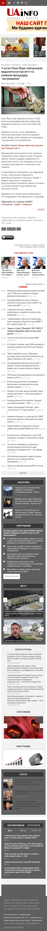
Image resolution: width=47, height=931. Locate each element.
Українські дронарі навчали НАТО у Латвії (25, 466)
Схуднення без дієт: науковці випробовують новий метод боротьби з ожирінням (24, 312)
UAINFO (41, 209)
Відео (30, 906)
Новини (23, 287)
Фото (23, 586)
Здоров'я (14, 906)
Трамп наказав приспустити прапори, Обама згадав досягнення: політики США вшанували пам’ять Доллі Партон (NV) (25, 689)
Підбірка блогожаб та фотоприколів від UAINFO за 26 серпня (13, 54)
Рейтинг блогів (27, 909)
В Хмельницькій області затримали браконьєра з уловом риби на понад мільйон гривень (22, 384)
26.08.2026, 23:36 (13, 684)
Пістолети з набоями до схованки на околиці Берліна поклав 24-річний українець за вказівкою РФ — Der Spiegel (24, 447)
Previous (2, 48)
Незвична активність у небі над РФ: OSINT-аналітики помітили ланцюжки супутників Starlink (25, 419)
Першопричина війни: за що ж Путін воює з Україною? (29, 792)
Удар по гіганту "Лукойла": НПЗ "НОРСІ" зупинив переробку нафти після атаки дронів (25, 331)
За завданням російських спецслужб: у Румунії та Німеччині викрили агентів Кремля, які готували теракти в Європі (24, 365)
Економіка (7, 903)
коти (3, 229)
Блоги (23, 774)
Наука (25, 903)
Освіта (36, 903)
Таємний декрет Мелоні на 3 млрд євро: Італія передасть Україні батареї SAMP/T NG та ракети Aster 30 (25, 321)
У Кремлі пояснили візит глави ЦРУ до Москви (22, 862)
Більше (23, 473)
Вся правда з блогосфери (10, 65)
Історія (31, 903)
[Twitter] (17, 3)
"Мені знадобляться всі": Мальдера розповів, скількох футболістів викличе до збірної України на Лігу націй (25, 356)
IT (9, 906)
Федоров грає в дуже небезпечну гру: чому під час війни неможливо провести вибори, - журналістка (28, 501)
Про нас (6, 923)
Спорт (20, 906)
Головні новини (15, 900)
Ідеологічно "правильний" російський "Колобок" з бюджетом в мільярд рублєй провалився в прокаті (29, 805)
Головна (6, 900)
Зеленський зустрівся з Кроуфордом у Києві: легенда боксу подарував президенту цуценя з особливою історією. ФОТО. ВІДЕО (22, 870)
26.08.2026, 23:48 (13, 672)
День (10, 830)
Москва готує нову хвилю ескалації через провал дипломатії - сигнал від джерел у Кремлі (25, 393)
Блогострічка (23, 649)
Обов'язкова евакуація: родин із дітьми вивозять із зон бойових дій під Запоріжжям (24, 459)
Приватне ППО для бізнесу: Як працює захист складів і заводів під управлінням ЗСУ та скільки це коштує (28, 513)
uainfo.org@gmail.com (33, 923)
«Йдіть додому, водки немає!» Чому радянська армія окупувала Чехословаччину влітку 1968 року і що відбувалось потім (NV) (25, 668)
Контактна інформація (17, 923)
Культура (19, 903)
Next (44, 48)
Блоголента (17, 909)
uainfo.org (28, 917)
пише (25, 124)
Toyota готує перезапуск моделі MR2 (23, 338)
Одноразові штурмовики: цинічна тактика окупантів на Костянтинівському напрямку (28, 782)
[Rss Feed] (9, 3)
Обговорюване (15, 825)
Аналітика (23, 482)
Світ (13, 903)
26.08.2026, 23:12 (13, 705)
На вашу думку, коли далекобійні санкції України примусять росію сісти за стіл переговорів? (22, 532)
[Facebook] (13, 3)
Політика (25, 900)
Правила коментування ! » (35, 284)
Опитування (23, 526)
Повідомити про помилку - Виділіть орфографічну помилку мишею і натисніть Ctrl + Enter (22, 220)
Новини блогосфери (29, 65)
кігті (18, 229)
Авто (5, 906)
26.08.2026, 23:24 (13, 693)
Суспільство (33, 900)
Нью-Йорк (11, 229)
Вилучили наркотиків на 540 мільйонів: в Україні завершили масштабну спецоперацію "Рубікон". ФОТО (22, 613)
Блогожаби (23, 712)
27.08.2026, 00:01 (13, 663)
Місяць (23, 830)
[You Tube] (21, 3)
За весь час (36, 830)
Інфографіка (23, 746)
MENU (3, 3)
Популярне (34, 825)
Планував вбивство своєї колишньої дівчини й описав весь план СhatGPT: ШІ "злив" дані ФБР (24, 302)
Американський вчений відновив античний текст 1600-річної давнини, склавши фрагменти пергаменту (26, 293)
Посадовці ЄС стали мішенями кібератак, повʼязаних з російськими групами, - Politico (27, 490)
